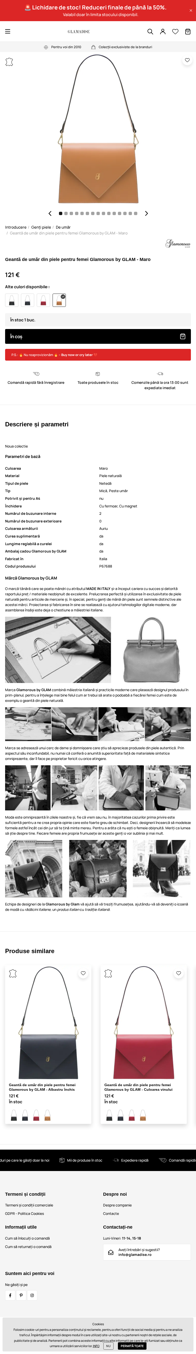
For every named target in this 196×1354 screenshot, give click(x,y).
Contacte (111, 1213)
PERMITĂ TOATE (132, 1346)
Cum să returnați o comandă (28, 1246)
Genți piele (41, 227)
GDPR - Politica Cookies (24, 1213)
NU (108, 1346)
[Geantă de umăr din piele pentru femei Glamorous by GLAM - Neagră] (13, 1115)
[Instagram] (32, 1295)
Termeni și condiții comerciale (29, 1205)
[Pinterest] (21, 1295)
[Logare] (163, 32)
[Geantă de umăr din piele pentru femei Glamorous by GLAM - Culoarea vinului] (36, 1115)
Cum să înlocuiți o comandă (27, 1238)
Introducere (16, 227)
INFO (96, 1346)
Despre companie (117, 1205)
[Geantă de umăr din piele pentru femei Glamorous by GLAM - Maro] (47, 1115)
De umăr (63, 227)
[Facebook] (10, 1295)
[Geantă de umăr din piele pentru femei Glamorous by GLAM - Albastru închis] (25, 1115)
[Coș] (188, 32)
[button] (191, 10)
